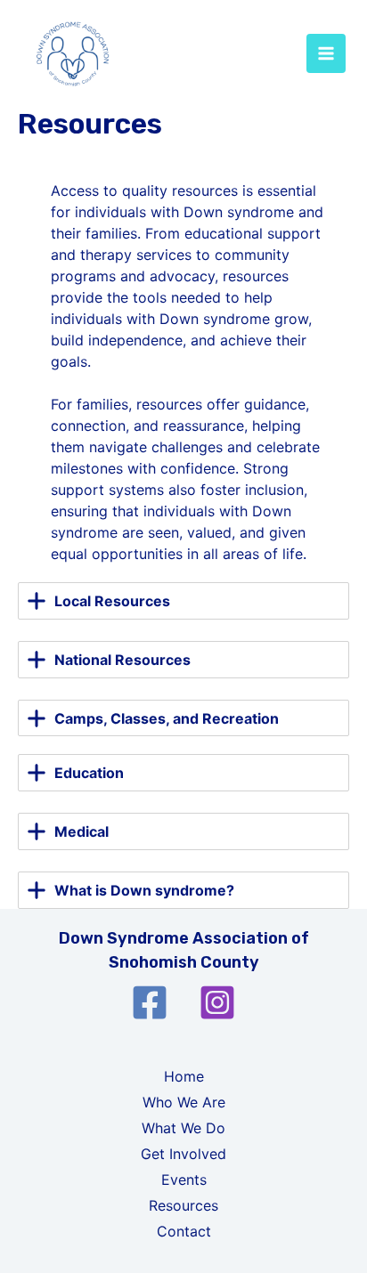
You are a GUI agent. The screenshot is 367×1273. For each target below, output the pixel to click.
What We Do (183, 1128)
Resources (183, 1205)
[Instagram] (217, 1002)
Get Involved (183, 1154)
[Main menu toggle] (326, 53)
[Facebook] (149, 1002)
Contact (184, 1231)
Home (184, 1076)
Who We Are (184, 1102)
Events (184, 1179)
